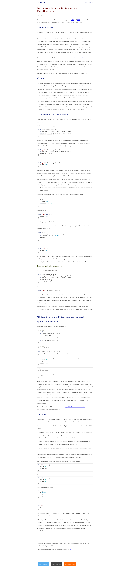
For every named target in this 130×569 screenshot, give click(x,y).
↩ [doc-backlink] (57, 546)
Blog (86, 2)
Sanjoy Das (41, 2)
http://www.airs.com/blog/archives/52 (73, 58)
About (91, 2)
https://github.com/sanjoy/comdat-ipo (75, 407)
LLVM (72, 20)
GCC (78, 20)
